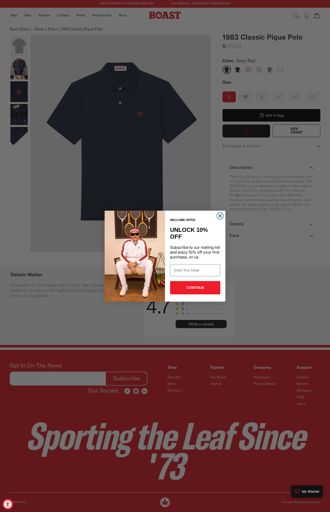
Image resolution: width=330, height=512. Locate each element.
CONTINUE (195, 288)
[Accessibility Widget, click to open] (7, 504)
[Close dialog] (220, 216)
